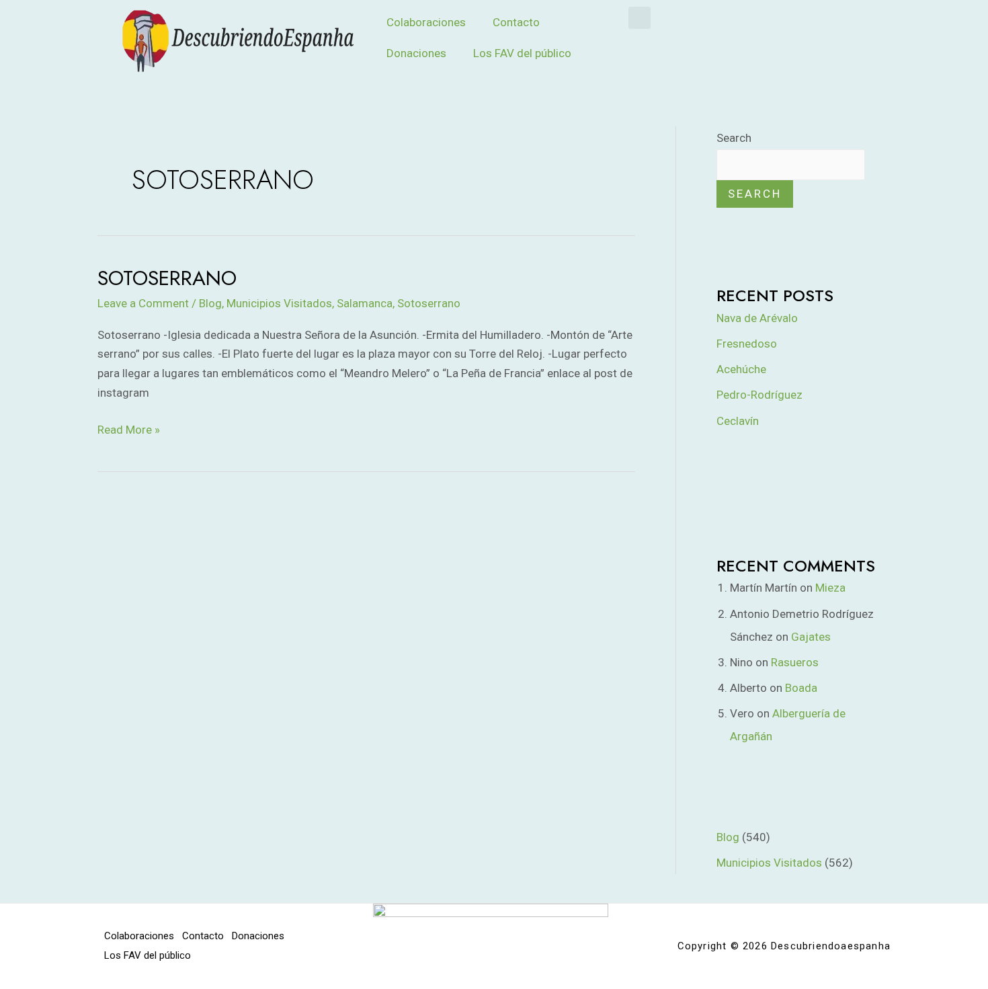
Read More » (128, 428)
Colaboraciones (426, 22)
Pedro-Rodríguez (759, 394)
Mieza (830, 587)
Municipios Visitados (279, 303)
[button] (639, 18)
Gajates (811, 636)
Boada (801, 688)
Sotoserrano (167, 278)
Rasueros (795, 662)
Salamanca (365, 303)
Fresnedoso (746, 343)
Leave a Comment (143, 303)
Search (733, 138)
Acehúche (741, 369)
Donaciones (416, 53)
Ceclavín (737, 421)
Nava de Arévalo (757, 318)
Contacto (516, 22)
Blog (210, 303)
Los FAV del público (522, 53)
